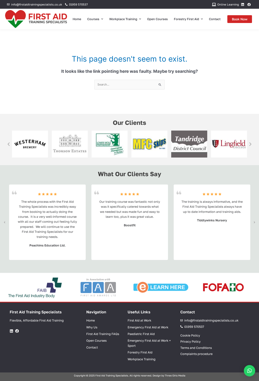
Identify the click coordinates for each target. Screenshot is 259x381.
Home (77, 19)
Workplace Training (123, 19)
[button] (8, 144)
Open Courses (157, 19)
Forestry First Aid (186, 19)
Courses (93, 19)
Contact (215, 19)
